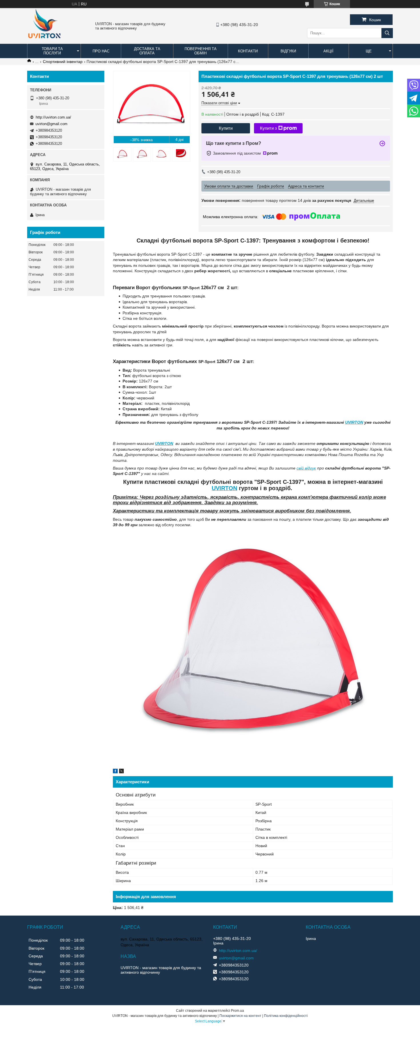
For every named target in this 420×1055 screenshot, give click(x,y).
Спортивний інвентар (63, 61)
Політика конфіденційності (286, 1016)
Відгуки (288, 51)
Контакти (248, 51)
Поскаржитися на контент (240, 1016)
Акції (328, 51)
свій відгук (306, 468)
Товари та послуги (52, 51)
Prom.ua (237, 1011)
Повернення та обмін (201, 51)
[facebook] (115, 772)
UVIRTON (354, 422)
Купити (226, 128)
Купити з (268, 128)
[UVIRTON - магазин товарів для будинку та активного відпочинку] (44, 41)
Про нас (101, 51)
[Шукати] (387, 33)
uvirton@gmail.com (51, 124)
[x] (121, 772)
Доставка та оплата (147, 51)
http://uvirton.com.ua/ (53, 117)
